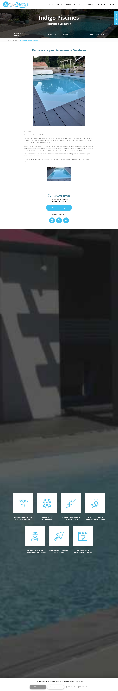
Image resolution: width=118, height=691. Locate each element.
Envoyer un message (59, 208)
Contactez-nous (97, 35)
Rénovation (70, 4)
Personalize (71, 687)
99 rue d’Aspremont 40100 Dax (60, 35)
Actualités (15, 40)
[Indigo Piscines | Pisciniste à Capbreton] (16, 4)
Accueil (52, 4)
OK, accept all (38, 687)
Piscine (60, 4)
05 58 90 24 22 (18, 34)
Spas (79, 4)
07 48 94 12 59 (18, 36)
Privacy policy (84, 687)
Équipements (89, 4)
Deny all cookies (56, 687)
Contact (111, 4)
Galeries (100, 4)
